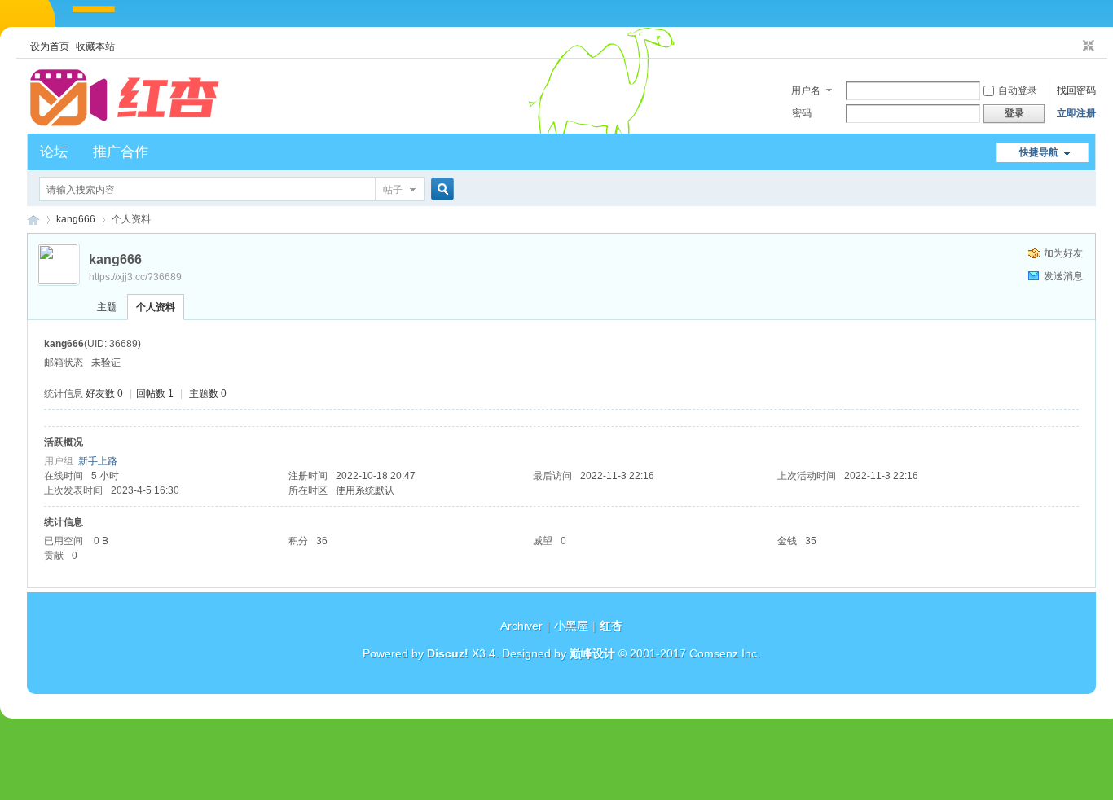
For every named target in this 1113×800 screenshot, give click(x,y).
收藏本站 (95, 46)
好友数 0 (104, 393)
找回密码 (1076, 90)
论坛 (54, 152)
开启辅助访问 (1073, 46)
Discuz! (448, 653)
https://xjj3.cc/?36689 (135, 277)
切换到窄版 (1086, 46)
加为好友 (1063, 253)
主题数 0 (208, 393)
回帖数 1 (155, 393)
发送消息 (1063, 276)
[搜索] (440, 189)
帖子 (393, 190)
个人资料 (155, 307)
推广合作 (120, 152)
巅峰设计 (592, 653)
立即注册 (1076, 113)
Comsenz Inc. (724, 653)
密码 (802, 113)
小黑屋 (571, 625)
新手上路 (97, 461)
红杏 (33, 219)
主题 (107, 307)
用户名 (805, 90)
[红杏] (124, 124)
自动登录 (1017, 90)
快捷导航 (1038, 152)
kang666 (75, 219)
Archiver (521, 625)
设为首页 (49, 46)
